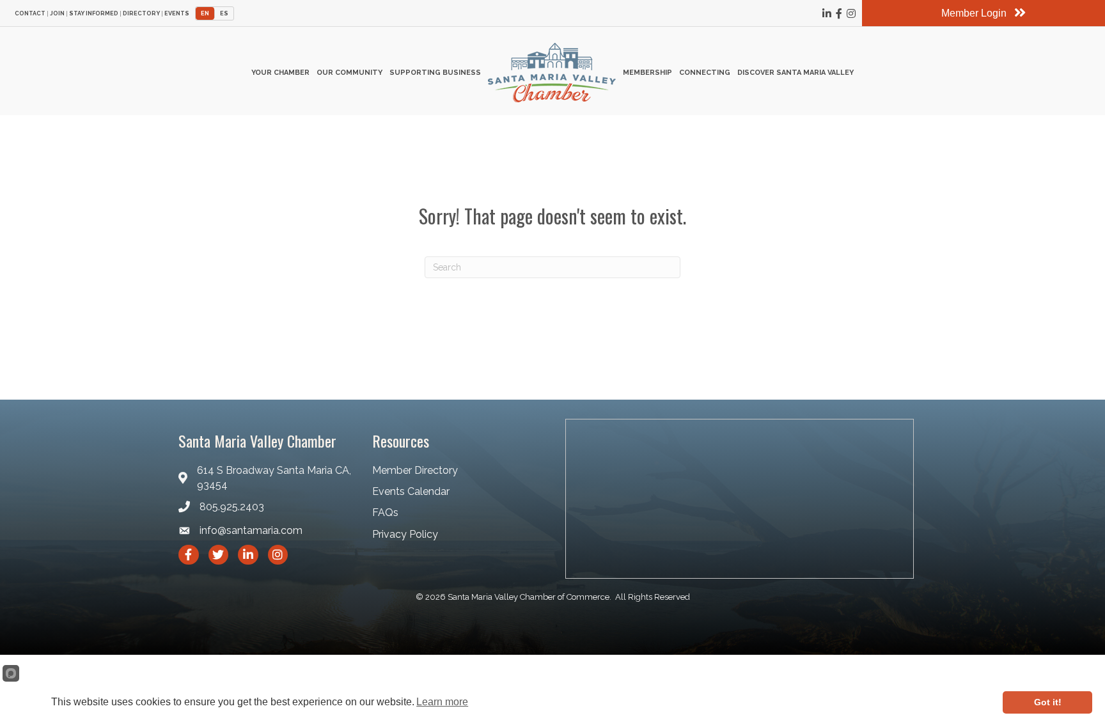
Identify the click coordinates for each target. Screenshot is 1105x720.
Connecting (704, 72)
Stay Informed (93, 14)
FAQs (385, 512)
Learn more (442, 701)
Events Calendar (411, 491)
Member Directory (415, 470)
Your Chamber (280, 72)
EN (205, 13)
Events (176, 14)
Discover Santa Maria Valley (795, 72)
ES (224, 13)
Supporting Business (435, 72)
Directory (141, 14)
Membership (647, 72)
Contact (30, 14)
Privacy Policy (405, 534)
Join (57, 14)
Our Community (349, 72)
